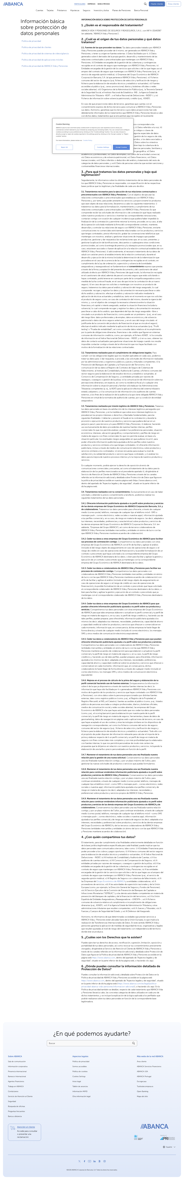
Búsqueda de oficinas (16, 1106)
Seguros (86, 10)
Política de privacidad (80, 1061)
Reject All (64, 147)
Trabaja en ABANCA (16, 1086)
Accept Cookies (121, 147)
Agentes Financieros (16, 1081)
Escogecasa (141, 1081)
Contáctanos (13, 1091)
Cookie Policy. (88, 140)
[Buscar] (145, 3)
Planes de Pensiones (121, 10)
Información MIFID (79, 1091)
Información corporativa (17, 1066)
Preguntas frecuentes (16, 1111)
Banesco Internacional (17, 1076)
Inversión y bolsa (101, 10)
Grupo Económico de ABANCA (111, 881)
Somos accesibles (79, 1066)
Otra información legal (81, 1096)
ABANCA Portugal (144, 1076)
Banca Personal (141, 10)
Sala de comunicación (17, 1061)
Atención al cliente (26, 1127)
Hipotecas (74, 10)
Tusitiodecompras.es (145, 1086)
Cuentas (39, 10)
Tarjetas (50, 10)
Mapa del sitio (142, 1096)
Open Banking (142, 1091)
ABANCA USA (142, 1071)
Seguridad (12, 1101)
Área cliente (141, 1061)
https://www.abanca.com (103, 957)
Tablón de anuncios (80, 1086)
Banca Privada (104, 4)
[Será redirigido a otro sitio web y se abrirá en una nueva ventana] (138, 1137)
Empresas (91, 4)
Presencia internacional (17, 1071)
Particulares (79, 4)
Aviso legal (76, 1081)
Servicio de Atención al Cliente (20, 1096)
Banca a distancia (15, 1116)
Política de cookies (79, 1071)
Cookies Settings (78, 1077)
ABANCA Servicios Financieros (149, 1066)
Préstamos (62, 10)
